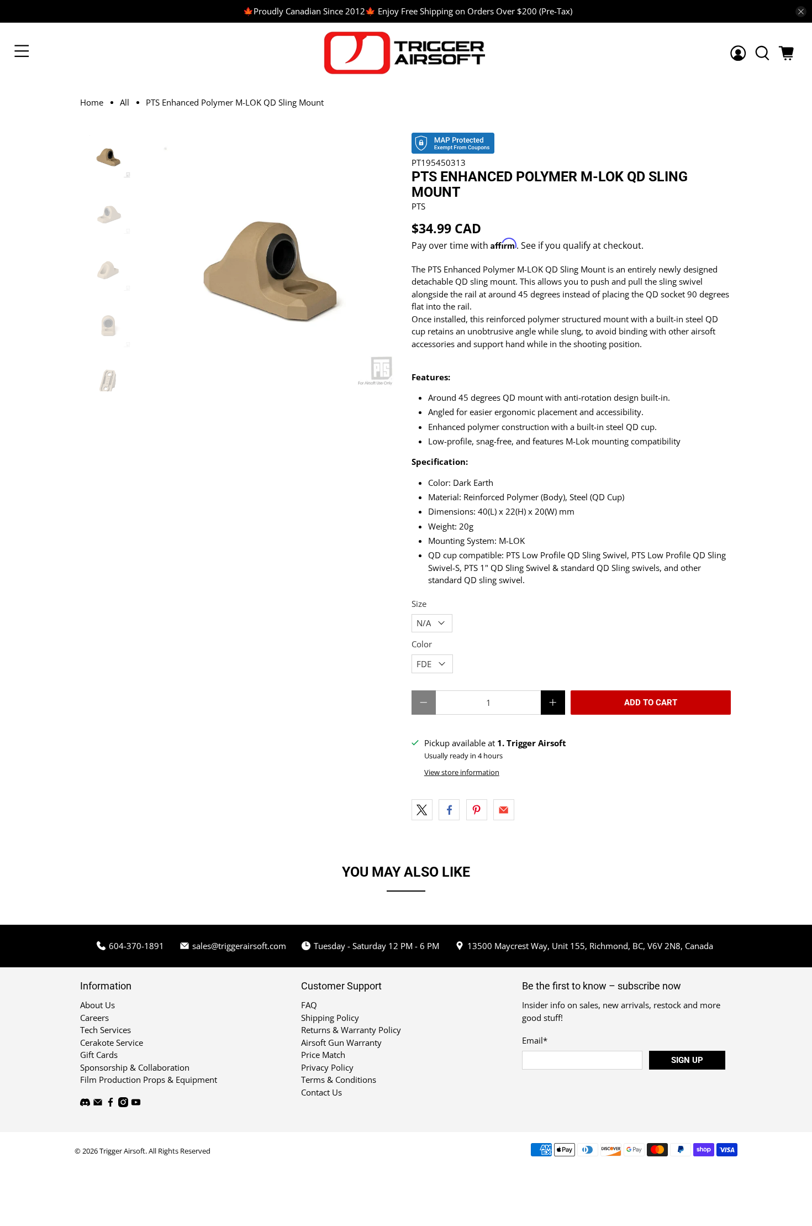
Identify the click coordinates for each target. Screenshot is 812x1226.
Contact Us (321, 1092)
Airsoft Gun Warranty (341, 1042)
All (124, 102)
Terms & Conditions (338, 1079)
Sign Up (687, 1060)
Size (419, 603)
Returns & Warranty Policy (351, 1029)
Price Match (323, 1054)
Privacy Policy (327, 1067)
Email (534, 1040)
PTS (418, 206)
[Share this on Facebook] (449, 809)
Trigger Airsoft (122, 1151)
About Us (97, 1004)
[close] (800, 11)
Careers (94, 1017)
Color (422, 643)
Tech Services (105, 1029)
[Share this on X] (422, 809)
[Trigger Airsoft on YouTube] (136, 1103)
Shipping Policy (330, 1017)
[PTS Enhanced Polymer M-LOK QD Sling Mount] (272, 262)
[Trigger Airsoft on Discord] (85, 1103)
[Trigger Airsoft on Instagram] (123, 1103)
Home (91, 102)
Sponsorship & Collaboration (134, 1067)
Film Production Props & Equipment (148, 1079)
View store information (461, 772)
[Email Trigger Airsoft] (98, 1103)
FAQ (309, 1004)
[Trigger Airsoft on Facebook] (110, 1103)
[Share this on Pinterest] (476, 809)
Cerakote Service (111, 1042)
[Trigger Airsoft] (406, 53)
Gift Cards (99, 1054)
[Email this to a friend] (503, 809)
